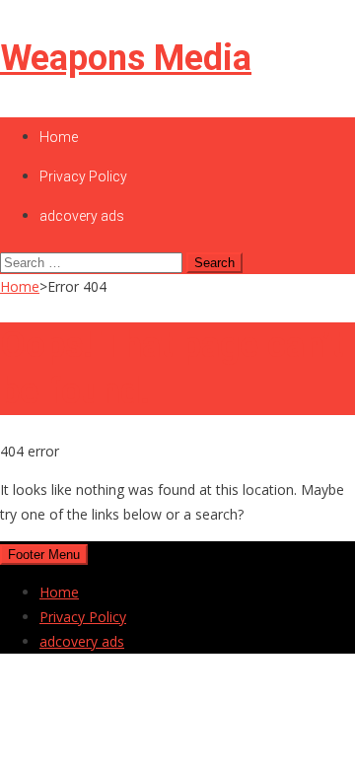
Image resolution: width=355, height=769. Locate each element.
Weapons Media (125, 58)
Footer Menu (44, 554)
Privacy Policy (83, 176)
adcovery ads (81, 216)
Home (58, 137)
